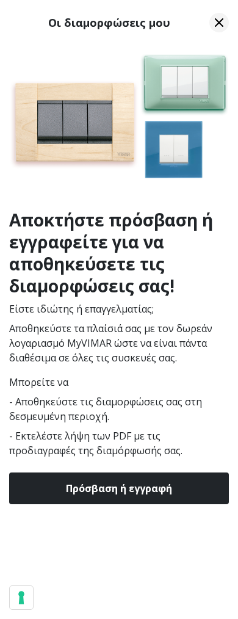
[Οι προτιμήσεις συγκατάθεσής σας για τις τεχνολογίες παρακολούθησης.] (21, 597)
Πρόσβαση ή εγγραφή (119, 488)
